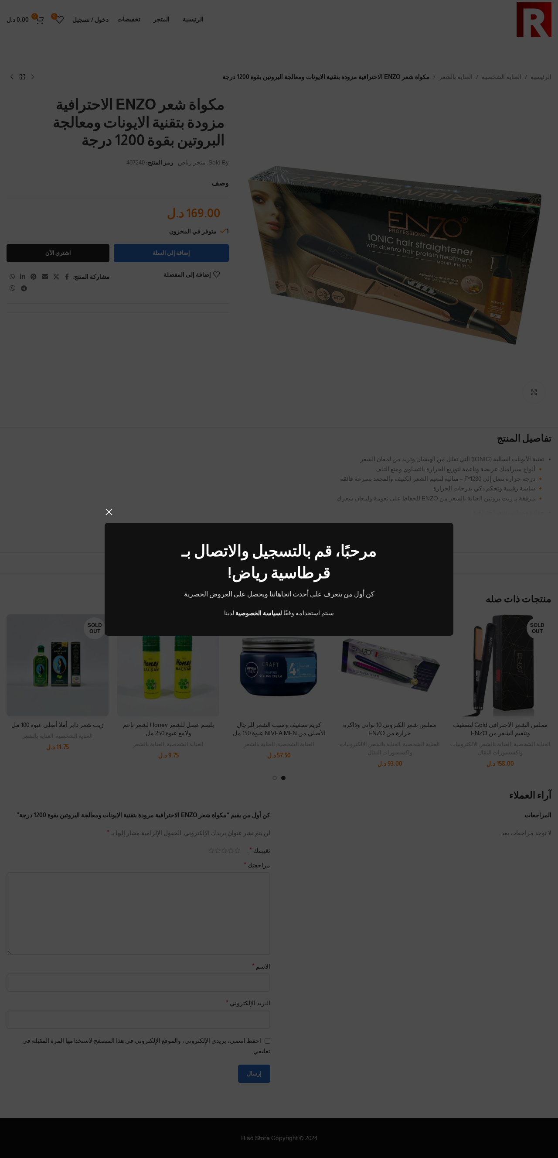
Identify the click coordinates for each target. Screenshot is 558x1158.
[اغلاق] (109, 512)
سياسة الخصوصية (257, 613)
